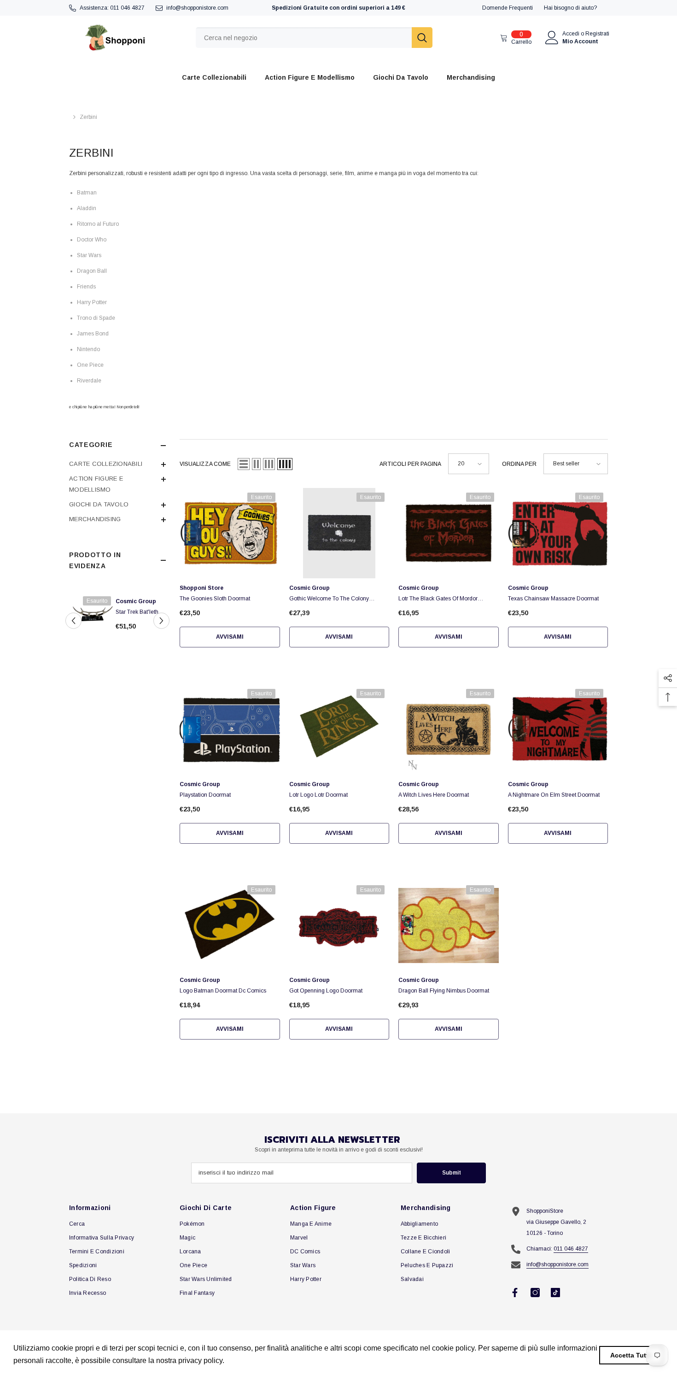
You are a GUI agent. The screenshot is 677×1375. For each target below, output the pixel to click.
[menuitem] (117, 464)
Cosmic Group (151, 601)
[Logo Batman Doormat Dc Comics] (230, 926)
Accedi (570, 33)
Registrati (597, 33)
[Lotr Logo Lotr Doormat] (339, 729)
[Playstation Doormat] (230, 729)
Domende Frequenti (507, 8)
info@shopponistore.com (197, 8)
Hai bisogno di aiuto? (570, 8)
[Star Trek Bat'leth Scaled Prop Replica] (108, 613)
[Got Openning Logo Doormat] (339, 926)
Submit (451, 1172)
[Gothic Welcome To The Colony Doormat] (339, 533)
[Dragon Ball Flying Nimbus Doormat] (448, 926)
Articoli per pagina (410, 464)
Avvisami (230, 637)
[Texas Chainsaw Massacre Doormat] (558, 533)
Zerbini (88, 117)
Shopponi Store (201, 588)
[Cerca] (314, 37)
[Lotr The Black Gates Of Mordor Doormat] (448, 533)
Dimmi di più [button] (248, 1360)
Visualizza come (205, 464)
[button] (244, 464)
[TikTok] (555, 1292)
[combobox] (304, 37)
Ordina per (519, 464)
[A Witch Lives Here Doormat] (448, 729)
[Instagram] (535, 1292)
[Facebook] (515, 1292)
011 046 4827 (127, 8)
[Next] (161, 620)
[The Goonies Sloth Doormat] (230, 533)
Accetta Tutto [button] (631, 1355)
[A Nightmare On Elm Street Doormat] (558, 729)
